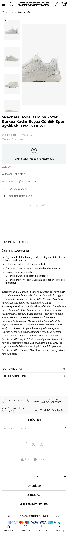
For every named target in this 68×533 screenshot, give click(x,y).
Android (43, 459)
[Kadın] (9, 12)
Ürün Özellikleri (16, 242)
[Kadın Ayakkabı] (12, 12)
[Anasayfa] (6, 12)
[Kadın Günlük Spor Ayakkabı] (15, 12)
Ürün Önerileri (15, 376)
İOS (27, 459)
